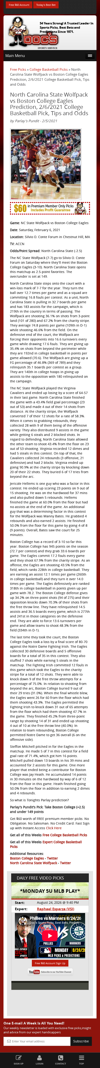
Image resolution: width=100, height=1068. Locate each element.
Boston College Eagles (27, 858)
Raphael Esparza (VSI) (55, 908)
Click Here (54, 828)
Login (39, 1063)
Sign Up (18, 1063)
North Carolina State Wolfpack (33, 863)
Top (81, 1063)
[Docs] (33, 31)
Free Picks (18, 69)
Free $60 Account (19, 5)
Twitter (52, 858)
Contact (60, 1063)
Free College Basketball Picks (65, 835)
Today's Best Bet (46, 5)
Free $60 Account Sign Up (50, 963)
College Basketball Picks (49, 69)
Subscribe (81, 1041)
